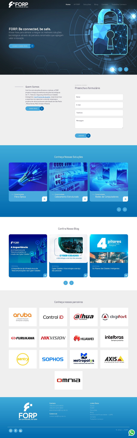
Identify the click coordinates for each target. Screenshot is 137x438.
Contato (105, 4)
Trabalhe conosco (96, 419)
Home (68, 4)
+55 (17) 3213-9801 (56, 408)
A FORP (77, 4)
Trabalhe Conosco (119, 4)
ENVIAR (81, 136)
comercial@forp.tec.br (57, 416)
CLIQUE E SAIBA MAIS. (20, 46)
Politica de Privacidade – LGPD (101, 415)
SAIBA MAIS (33, 108)
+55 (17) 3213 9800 (56, 406)
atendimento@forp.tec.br (58, 410)
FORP (92, 408)
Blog (96, 4)
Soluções (87, 4)
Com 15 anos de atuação (42, 97)
